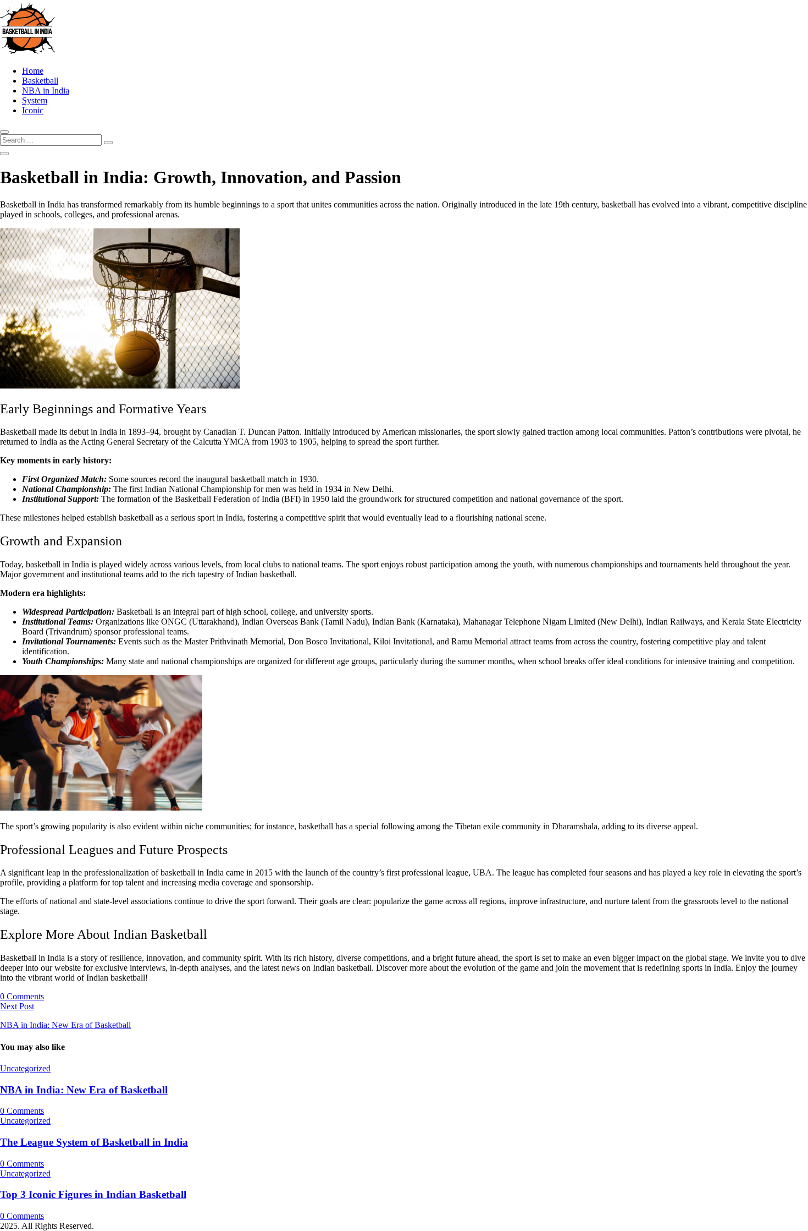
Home (32, 70)
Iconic (32, 110)
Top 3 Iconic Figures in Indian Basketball (93, 1194)
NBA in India (45, 90)
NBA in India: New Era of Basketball (84, 1090)
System (34, 100)
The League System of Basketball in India (94, 1142)
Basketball (40, 80)
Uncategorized (25, 1068)
